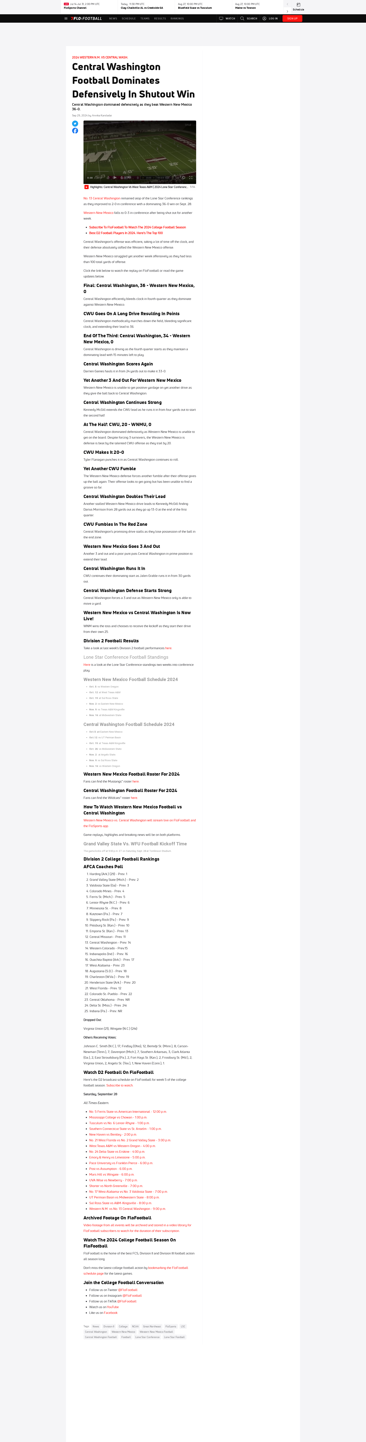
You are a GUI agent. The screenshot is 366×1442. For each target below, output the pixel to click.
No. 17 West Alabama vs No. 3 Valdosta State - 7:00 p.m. (128, 1191)
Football (126, 1337)
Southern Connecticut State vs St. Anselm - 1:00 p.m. (125, 1129)
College (123, 1326)
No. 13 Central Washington (101, 198)
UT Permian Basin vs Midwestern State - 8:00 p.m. (124, 1197)
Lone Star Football (174, 1337)
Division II (109, 1326)
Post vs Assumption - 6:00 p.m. (111, 1169)
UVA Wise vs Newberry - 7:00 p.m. (113, 1180)
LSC (183, 1326)
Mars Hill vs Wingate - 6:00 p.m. (112, 1174)
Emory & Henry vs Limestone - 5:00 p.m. (117, 1157)
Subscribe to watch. (119, 1085)
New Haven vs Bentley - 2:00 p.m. (113, 1134)
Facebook (110, 1313)
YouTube (113, 1307)
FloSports (170, 1326)
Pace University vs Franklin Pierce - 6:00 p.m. (121, 1163)
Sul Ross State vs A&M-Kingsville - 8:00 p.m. (120, 1203)
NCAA (135, 1326)
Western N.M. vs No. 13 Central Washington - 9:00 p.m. (127, 1209)
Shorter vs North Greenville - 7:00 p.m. (116, 1186)
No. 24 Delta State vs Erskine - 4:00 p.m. (117, 1151)
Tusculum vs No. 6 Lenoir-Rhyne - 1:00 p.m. (119, 1123)
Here (86, 665)
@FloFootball (127, 1290)
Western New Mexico (98, 213)
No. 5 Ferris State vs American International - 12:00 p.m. (128, 1111)
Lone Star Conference (147, 1337)
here (168, 648)
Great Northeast (152, 1326)
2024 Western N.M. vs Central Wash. (100, 57)
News (96, 1326)
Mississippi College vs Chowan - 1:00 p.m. (118, 1117)
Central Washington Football (101, 1337)
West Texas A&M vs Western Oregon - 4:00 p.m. (122, 1146)
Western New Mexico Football (156, 1331)
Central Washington (96, 1331)
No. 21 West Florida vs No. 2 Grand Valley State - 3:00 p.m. (130, 1140)
